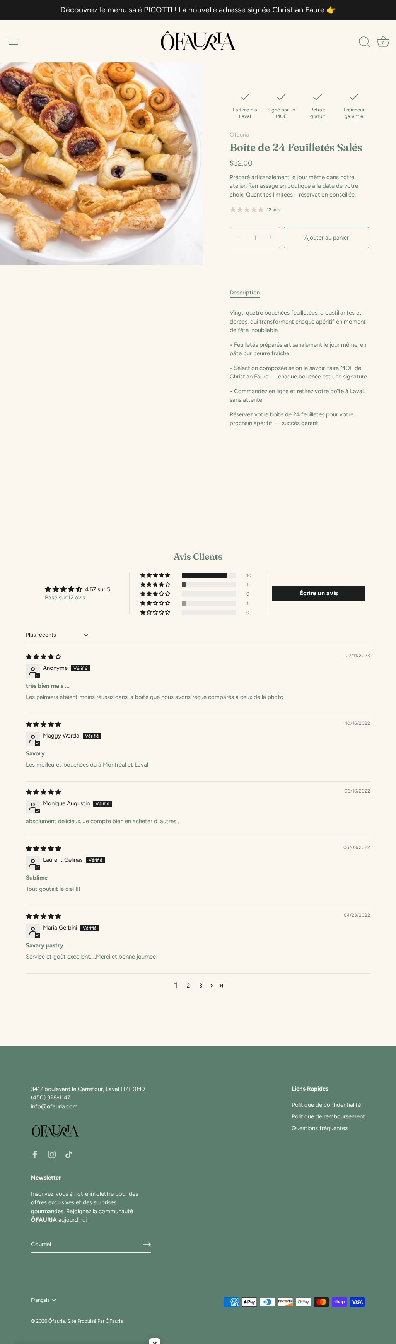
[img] (43, 656)
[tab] (249, 292)
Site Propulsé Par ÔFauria (95, 1321)
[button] (155, 575)
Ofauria (239, 134)
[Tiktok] (69, 1153)
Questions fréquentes (320, 1128)
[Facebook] (35, 1153)
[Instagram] (52, 1153)
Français (40, 1300)
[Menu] (13, 41)
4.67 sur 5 (97, 589)
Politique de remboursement (328, 1116)
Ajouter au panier (326, 237)
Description (245, 292)
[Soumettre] (147, 1244)
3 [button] (200, 985)
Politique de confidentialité (326, 1104)
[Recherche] (364, 42)
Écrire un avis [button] (319, 593)
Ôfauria (56, 1321)
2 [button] (188, 985)
